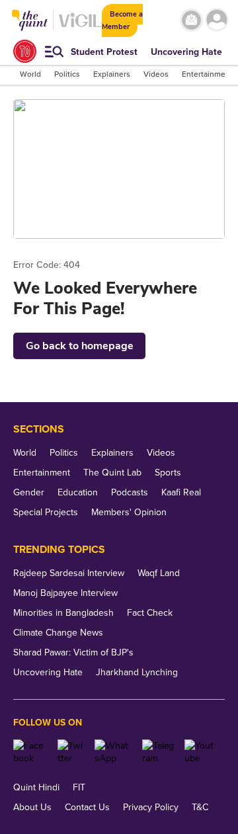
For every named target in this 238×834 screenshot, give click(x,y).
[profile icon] (217, 20)
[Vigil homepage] (80, 27)
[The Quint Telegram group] (158, 752)
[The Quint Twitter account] (71, 752)
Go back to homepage (80, 346)
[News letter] (191, 20)
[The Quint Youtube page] (199, 752)
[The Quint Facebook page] (30, 752)
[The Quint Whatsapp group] (113, 752)
